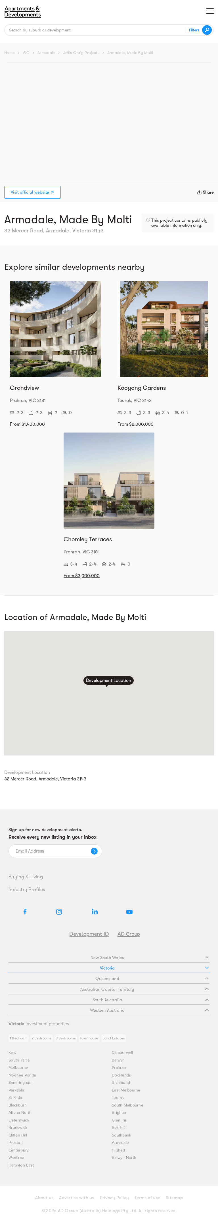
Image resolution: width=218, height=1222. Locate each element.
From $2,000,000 (136, 424)
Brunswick (18, 1127)
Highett (118, 1150)
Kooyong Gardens (142, 387)
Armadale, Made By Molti (130, 52)
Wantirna (16, 1157)
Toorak (118, 1097)
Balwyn (118, 1060)
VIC (26, 52)
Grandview (24, 387)
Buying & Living (26, 876)
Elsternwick (19, 1120)
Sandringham (20, 1082)
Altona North (20, 1112)
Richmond (121, 1082)
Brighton (119, 1112)
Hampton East (21, 1165)
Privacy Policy (114, 1197)
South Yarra (19, 1060)
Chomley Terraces (88, 539)
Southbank (121, 1135)
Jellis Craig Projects (81, 52)
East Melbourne (126, 1090)
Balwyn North (124, 1157)
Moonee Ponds (22, 1075)
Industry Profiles (27, 889)
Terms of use (147, 1197)
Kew (12, 1052)
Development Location (108, 680)
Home (9, 52)
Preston (16, 1142)
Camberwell (122, 1052)
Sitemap (174, 1197)
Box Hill (118, 1127)
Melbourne (18, 1067)
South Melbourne (127, 1105)
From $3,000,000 (82, 575)
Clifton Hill (18, 1135)
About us (44, 1197)
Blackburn (18, 1105)
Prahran (119, 1067)
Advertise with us (76, 1197)
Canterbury (19, 1150)
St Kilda (15, 1097)
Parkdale (16, 1090)
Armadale (46, 52)
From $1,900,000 (27, 424)
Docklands (121, 1075)
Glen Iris (119, 1120)
